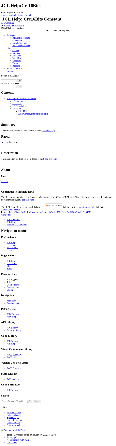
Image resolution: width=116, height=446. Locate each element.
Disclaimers (12, 442)
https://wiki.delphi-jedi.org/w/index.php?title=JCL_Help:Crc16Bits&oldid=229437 (53, 212)
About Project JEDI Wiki (18, 440)
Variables (16, 58)
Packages (11, 35)
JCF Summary (13, 390)
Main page (11, 301)
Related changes (14, 415)
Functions (16, 55)
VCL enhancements (21, 45)
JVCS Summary (14, 368)
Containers (17, 40)
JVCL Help (12, 357)
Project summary (14, 68)
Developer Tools (19, 43)
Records (16, 66)
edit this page (49, 130)
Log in (10, 290)
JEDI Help (11, 316)
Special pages (13, 417)
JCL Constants (7, 23)
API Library (12, 328)
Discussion (12, 245)
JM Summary (13, 379)
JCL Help (11, 222)
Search (5, 395)
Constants (16, 61)
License (10, 71)
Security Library (14, 330)
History (10, 250)
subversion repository (10, 209)
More (9, 266)
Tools (9, 268)
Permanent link (13, 422)
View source (12, 247)
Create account (13, 287)
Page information (14, 425)
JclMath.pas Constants (14, 25)
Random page (13, 303)
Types (15, 63)
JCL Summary (13, 341)
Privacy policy (13, 437)
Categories (6, 215)
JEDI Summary (14, 314)
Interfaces (16, 53)
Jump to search (24, 15)
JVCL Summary (14, 355)
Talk (9, 282)
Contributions (13, 285)
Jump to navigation (9, 15)
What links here (14, 412)
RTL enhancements (21, 38)
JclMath (4, 181)
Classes (15, 50)
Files (9, 48)
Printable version (14, 420)
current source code (86, 207)
